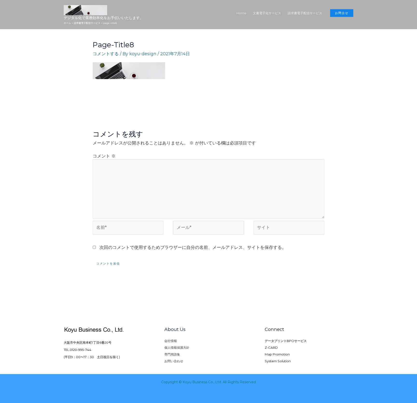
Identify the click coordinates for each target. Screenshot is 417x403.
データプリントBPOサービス (286, 341)
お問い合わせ (173, 361)
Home (241, 13)
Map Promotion (277, 354)
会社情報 (170, 341)
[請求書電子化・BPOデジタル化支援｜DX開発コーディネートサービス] (85, 10)
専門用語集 (172, 354)
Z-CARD (271, 347)
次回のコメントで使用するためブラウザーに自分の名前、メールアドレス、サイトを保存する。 (192, 247)
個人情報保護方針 (176, 347)
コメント (104, 156)
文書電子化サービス (267, 13)
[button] (341, 13)
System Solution (278, 361)
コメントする (106, 53)
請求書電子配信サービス (305, 13)
